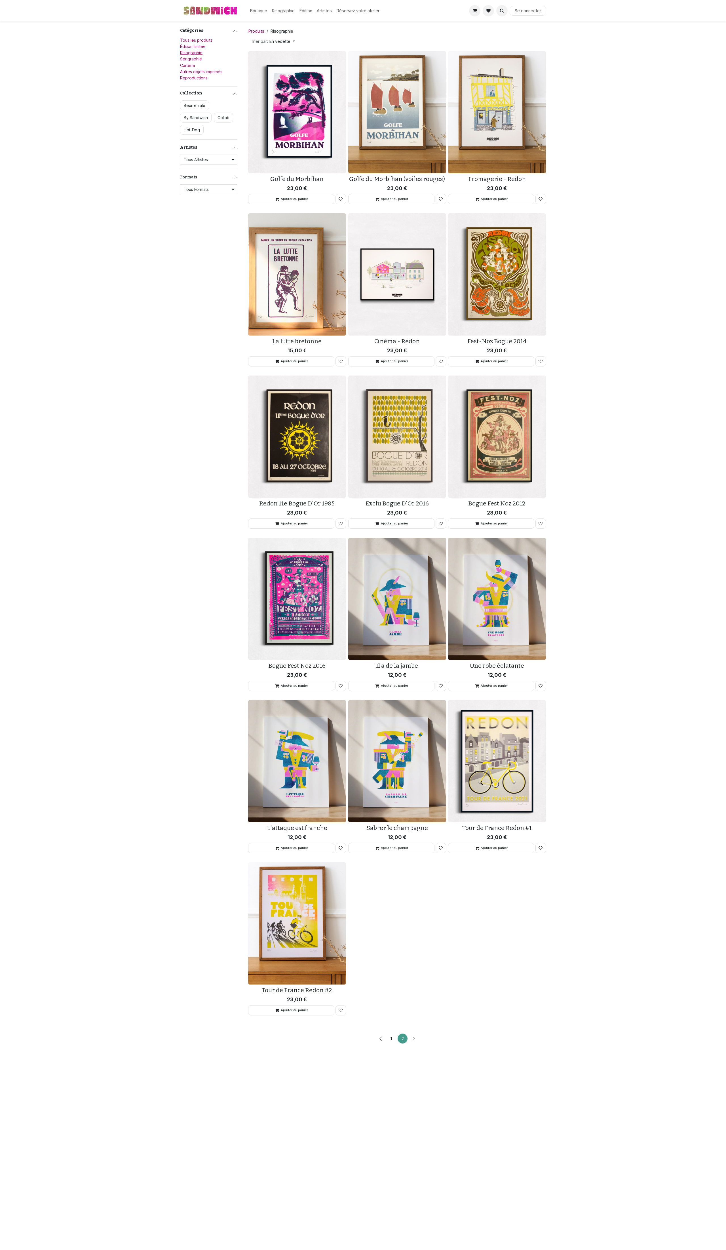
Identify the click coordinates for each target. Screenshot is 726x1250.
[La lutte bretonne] (297, 274)
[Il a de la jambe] (397, 599)
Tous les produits (196, 40)
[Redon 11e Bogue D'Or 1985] (297, 437)
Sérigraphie (191, 58)
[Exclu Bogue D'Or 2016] (397, 437)
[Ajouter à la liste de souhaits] (340, 199)
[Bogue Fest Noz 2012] (497, 437)
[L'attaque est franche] (297, 761)
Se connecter (528, 10)
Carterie (187, 65)
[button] (502, 10)
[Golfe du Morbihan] (297, 112)
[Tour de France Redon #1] (497, 761)
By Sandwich (196, 117)
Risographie (191, 52)
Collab (223, 117)
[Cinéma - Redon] (397, 274)
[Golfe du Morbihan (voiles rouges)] (397, 112)
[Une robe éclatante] (497, 599)
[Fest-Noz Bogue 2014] (497, 274)
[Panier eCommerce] (474, 10)
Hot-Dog (192, 129)
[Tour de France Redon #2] (297, 923)
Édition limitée (193, 46)
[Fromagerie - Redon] (497, 112)
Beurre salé (194, 105)
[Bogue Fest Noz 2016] (297, 599)
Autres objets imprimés (201, 71)
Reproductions (194, 77)
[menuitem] (258, 11)
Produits (256, 31)
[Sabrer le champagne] (397, 761)
